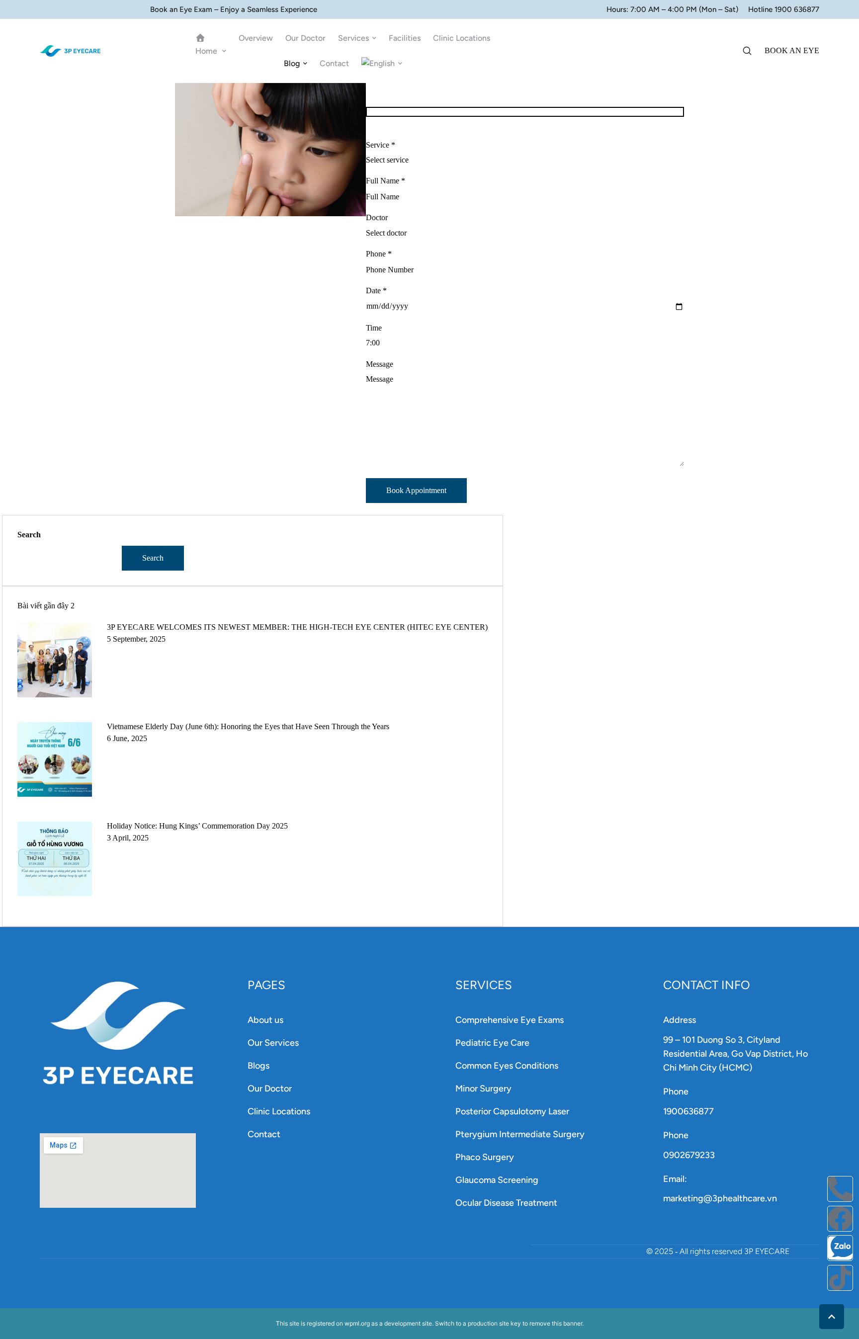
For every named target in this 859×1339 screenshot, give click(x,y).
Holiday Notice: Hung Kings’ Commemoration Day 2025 (197, 826)
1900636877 (688, 1111)
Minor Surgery (483, 1088)
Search (29, 534)
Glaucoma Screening (496, 1179)
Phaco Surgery (484, 1157)
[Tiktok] (840, 1278)
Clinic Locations (279, 1111)
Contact (264, 1134)
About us (265, 1019)
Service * (380, 145)
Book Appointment (416, 490)
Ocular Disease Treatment (506, 1202)
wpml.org (357, 1323)
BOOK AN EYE (792, 50)
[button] (224, 51)
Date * (376, 290)
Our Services (273, 1042)
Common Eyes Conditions (506, 1065)
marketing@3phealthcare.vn (720, 1198)
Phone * (379, 254)
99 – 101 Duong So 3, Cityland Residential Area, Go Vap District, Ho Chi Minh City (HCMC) (735, 1053)
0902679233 (689, 1155)
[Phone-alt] (840, 1189)
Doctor (377, 217)
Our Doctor (270, 1088)
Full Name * (385, 180)
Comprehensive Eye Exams (509, 1019)
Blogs (258, 1065)
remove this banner (555, 1323)
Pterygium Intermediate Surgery (520, 1134)
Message (379, 364)
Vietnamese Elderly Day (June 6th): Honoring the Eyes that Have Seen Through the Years (248, 726)
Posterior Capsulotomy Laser (512, 1111)
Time (374, 328)
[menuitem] (381, 63)
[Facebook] (840, 1219)
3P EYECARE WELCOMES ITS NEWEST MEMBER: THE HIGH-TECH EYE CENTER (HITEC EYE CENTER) (297, 627)
